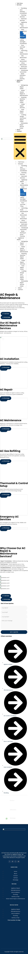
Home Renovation (23, 60)
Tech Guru (20, 3)
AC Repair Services (22, 34)
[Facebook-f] (9, 861)
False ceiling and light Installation (23, 41)
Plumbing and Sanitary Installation (23, 10)
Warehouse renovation (24, 71)
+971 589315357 (14, 811)
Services (19, 5)
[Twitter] (12, 861)
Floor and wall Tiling (22, 47)
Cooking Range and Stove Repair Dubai (23, 118)
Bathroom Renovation (23, 67)
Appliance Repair (23, 23)
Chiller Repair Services (22, 105)
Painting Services (23, 16)
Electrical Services (23, 19)
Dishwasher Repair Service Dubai (24, 125)
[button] (20, 146)
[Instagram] (15, 861)
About (18, 129)
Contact (19, 131)
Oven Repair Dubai (22, 111)
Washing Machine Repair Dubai (23, 100)
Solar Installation (23, 30)
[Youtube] (18, 861)
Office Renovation (23, 64)
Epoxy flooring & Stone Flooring (22, 76)
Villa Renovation (23, 56)
